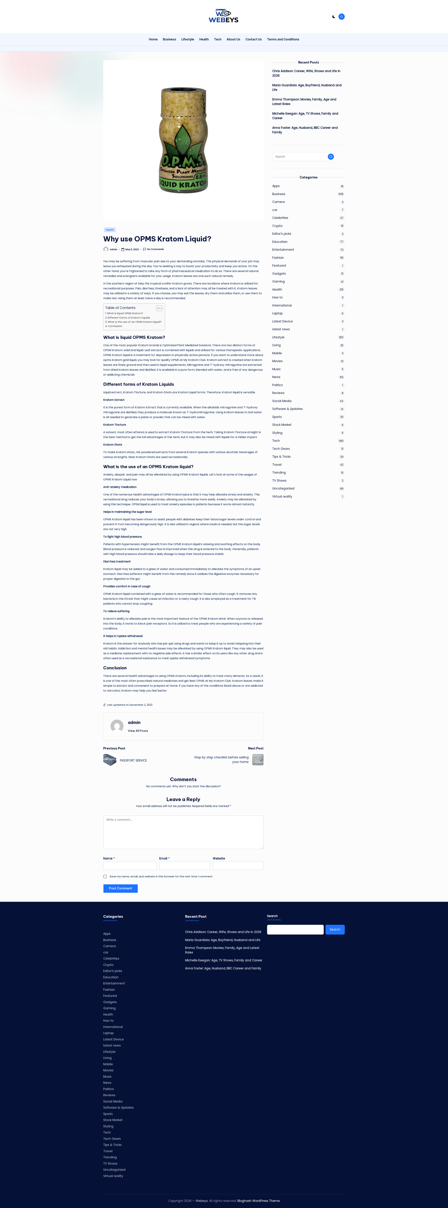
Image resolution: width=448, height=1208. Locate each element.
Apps (276, 186)
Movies (277, 361)
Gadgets (279, 274)
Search (272, 916)
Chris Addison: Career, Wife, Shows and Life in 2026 (306, 73)
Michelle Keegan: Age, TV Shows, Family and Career (305, 115)
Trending (279, 472)
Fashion (278, 258)
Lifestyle (278, 337)
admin (134, 722)
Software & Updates (287, 409)
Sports (277, 417)
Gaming (278, 281)
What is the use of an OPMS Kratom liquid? (134, 322)
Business (278, 194)
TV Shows (279, 480)
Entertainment (283, 250)
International (282, 305)
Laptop (277, 313)
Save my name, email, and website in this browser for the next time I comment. (161, 876)
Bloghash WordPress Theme (258, 1201)
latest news (281, 329)
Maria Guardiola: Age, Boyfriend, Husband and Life (307, 87)
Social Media (282, 401)
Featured (279, 265)
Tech (276, 441)
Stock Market (282, 425)
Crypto (277, 226)
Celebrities (280, 218)
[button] (138, 730)
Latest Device (282, 321)
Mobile (277, 353)
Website (219, 858)
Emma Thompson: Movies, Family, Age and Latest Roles (304, 101)
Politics (277, 385)
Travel (277, 465)
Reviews (278, 393)
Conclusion (115, 326)
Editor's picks (281, 234)
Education (280, 242)
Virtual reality (282, 496)
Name (109, 858)
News (276, 377)
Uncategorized (283, 488)
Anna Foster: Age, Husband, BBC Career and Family (305, 130)
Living (276, 345)
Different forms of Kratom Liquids (129, 317)
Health (110, 229)
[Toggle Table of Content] (157, 308)
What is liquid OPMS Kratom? (125, 313)
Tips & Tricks (281, 457)
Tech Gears (281, 449)
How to (277, 297)
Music (276, 369)
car (274, 210)
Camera (278, 202)
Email (164, 858)
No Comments (155, 249)
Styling (277, 433)
